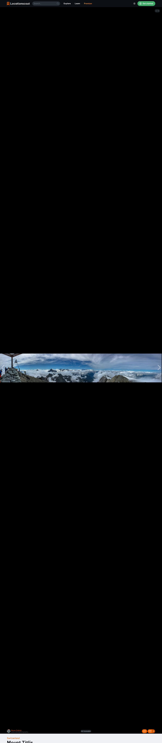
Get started (147, 3)
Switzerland (13, 738)
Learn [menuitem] (77, 3)
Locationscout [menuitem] (18, 3)
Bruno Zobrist (16, 730)
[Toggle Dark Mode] (134, 3)
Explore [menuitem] (67, 3)
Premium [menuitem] (88, 3)
